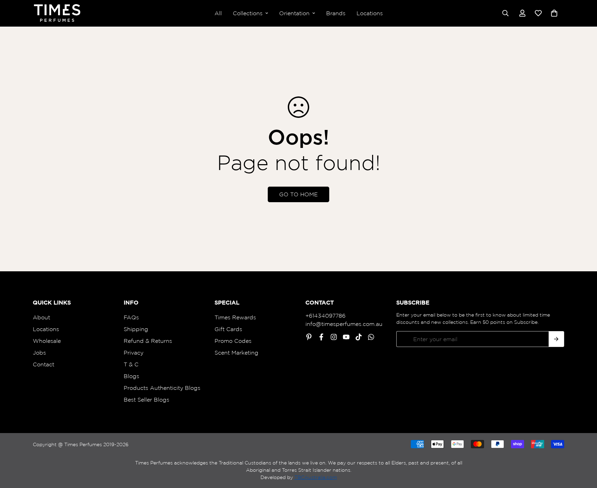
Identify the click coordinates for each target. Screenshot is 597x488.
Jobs (39, 352)
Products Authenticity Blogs (162, 388)
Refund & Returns (148, 341)
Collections (248, 13)
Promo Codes (233, 341)
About (41, 317)
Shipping (136, 329)
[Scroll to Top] (583, 450)
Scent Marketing (236, 352)
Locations (370, 13)
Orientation (294, 13)
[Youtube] (346, 337)
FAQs (131, 317)
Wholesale (47, 341)
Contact (43, 364)
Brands (335, 13)
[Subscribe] (556, 339)
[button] (554, 13)
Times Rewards (235, 317)
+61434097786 (325, 315)
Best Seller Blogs (146, 399)
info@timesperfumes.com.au (343, 324)
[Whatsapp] (371, 337)
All (218, 13)
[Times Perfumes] (57, 13)
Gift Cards (228, 329)
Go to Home (298, 194)
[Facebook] (321, 337)
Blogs (131, 376)
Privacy (133, 352)
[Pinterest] (308, 337)
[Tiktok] (358, 337)
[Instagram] (333, 337)
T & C (131, 364)
